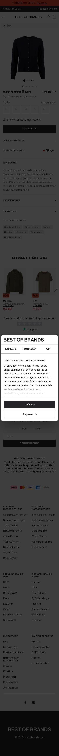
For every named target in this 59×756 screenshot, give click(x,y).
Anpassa (28, 414)
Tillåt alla (29, 404)
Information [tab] (29, 348)
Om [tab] (48, 348)
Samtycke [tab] (10, 348)
